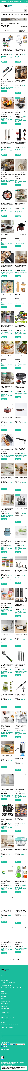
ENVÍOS (3, 1022)
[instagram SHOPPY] (1, 975)
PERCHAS (11, 14)
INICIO (2, 991)
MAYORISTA (4, 1006)
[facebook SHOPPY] (4, 975)
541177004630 (4, 980)
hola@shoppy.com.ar (6, 985)
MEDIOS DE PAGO (5, 1008)
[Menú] (2, 6)
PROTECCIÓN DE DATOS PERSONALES (10, 1025)
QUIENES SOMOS (5, 1012)
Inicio (2, 23)
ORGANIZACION (5, 1003)
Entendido (19, 1068)
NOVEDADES (4, 14)
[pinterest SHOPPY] (8, 975)
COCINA (17, 14)
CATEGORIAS (4, 994)
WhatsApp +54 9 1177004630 (8, 982)
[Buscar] (25, 11)
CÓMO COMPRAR (5, 1015)
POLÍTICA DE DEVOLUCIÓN (7, 1017)
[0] (26, 6)
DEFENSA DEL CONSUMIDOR (8, 1027)
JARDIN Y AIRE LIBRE (5, 1001)
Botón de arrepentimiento (9, 1063)
